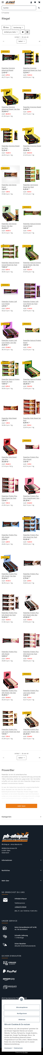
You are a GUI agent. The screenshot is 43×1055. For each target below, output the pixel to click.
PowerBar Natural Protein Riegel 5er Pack (11, 380)
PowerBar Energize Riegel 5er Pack (11, 147)
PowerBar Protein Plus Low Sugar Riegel (31, 692)
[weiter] (39, 41)
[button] (31, 2)
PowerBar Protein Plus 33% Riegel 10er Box (9, 692)
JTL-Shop (25, 1052)
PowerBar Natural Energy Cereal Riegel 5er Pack (10, 264)
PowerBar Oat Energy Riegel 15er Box (9, 225)
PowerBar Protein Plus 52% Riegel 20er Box (31, 614)
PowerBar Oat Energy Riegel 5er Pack (30, 186)
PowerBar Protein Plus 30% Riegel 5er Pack (31, 536)
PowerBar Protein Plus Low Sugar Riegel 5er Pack (11, 730)
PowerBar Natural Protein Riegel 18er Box (32, 380)
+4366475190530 (20, 907)
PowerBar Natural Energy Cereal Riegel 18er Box (32, 264)
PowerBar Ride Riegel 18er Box (9, 458)
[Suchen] (39, 8)
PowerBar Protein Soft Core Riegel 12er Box (9, 341)
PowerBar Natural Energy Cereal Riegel (32, 225)
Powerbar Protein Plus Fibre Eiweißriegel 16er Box (31, 497)
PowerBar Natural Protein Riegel (32, 341)
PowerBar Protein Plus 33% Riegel (9, 653)
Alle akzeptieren (22, 1007)
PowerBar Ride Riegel (9, 418)
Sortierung (17, 27)
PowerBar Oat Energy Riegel (9, 186)
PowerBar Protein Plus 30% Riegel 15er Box (9, 575)
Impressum (8, 1048)
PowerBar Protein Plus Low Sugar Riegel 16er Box (31, 730)
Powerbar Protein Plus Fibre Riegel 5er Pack (9, 497)
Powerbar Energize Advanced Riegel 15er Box (11, 108)
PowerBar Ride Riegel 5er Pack (32, 419)
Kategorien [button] (6, 817)
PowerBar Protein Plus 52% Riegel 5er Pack (9, 614)
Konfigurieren (22, 1013)
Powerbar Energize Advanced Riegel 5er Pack (32, 69)
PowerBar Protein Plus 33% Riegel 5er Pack (31, 653)
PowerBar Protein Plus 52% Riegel (31, 575)
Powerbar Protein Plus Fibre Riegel (31, 458)
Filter (7, 27)
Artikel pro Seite (10, 32)
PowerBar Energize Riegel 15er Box (32, 147)
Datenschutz (18, 1048)
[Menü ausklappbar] (3, 1)
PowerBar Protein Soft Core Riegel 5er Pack (30, 302)
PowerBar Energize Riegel (32, 107)
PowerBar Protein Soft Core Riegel (9, 302)
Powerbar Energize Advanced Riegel (8, 69)
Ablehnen (21, 1019)
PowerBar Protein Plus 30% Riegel (9, 536)
